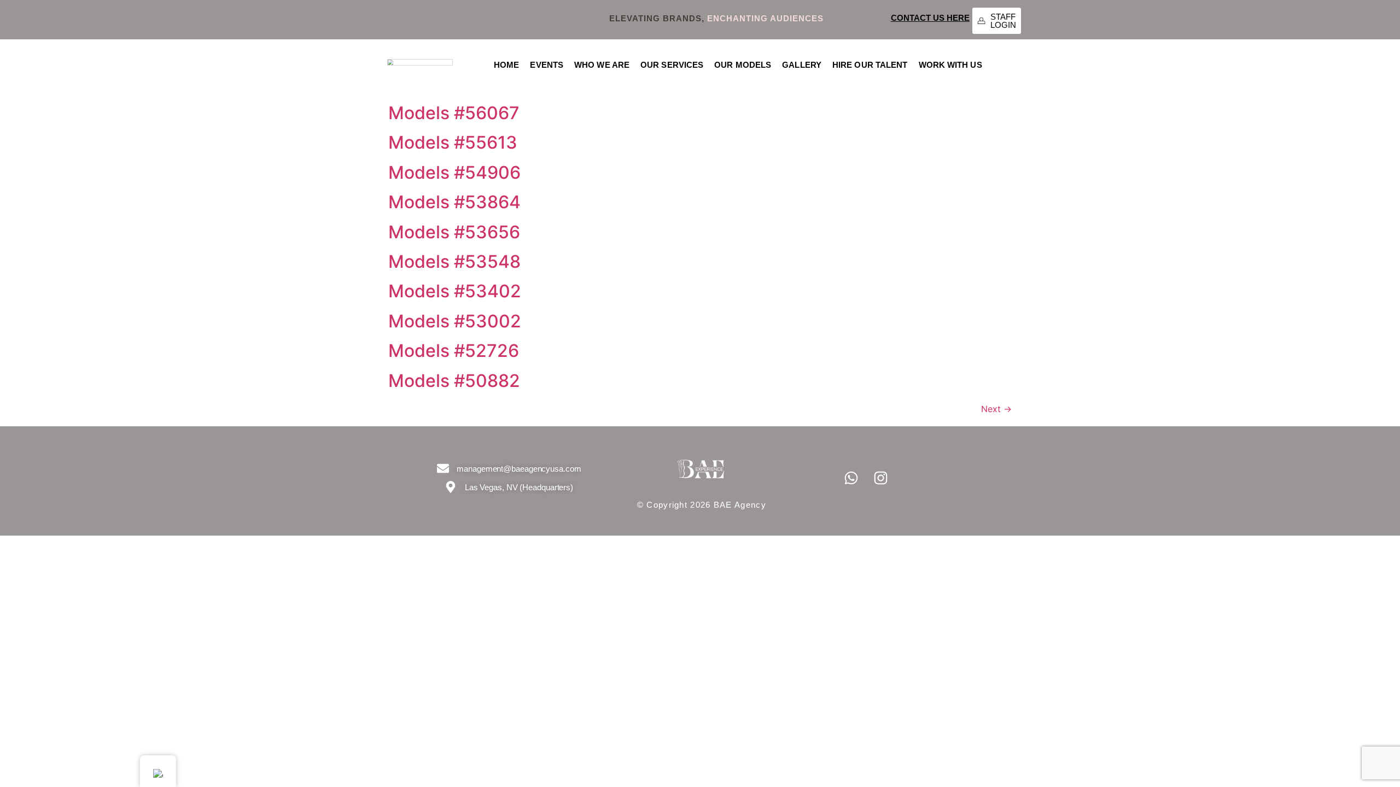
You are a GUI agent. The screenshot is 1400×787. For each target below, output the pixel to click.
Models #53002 (454, 321)
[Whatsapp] (851, 478)
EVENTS (546, 64)
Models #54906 (454, 172)
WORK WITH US (950, 64)
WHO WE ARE (601, 64)
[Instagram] (881, 478)
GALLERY (801, 64)
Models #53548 (454, 261)
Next (996, 408)
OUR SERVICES (671, 64)
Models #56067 (454, 113)
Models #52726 (453, 350)
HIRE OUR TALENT (870, 64)
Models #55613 (452, 142)
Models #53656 (454, 232)
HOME (506, 64)
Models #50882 (454, 380)
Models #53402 (454, 291)
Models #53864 (454, 202)
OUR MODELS (742, 64)
